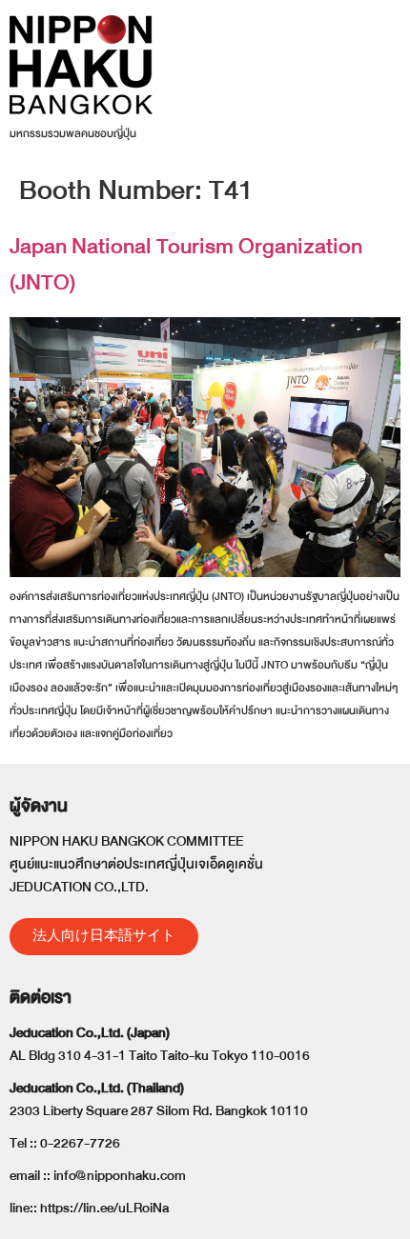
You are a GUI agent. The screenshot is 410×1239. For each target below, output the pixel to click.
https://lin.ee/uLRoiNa (104, 1208)
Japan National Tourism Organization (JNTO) (186, 264)
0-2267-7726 (80, 1143)
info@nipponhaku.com (119, 1176)
